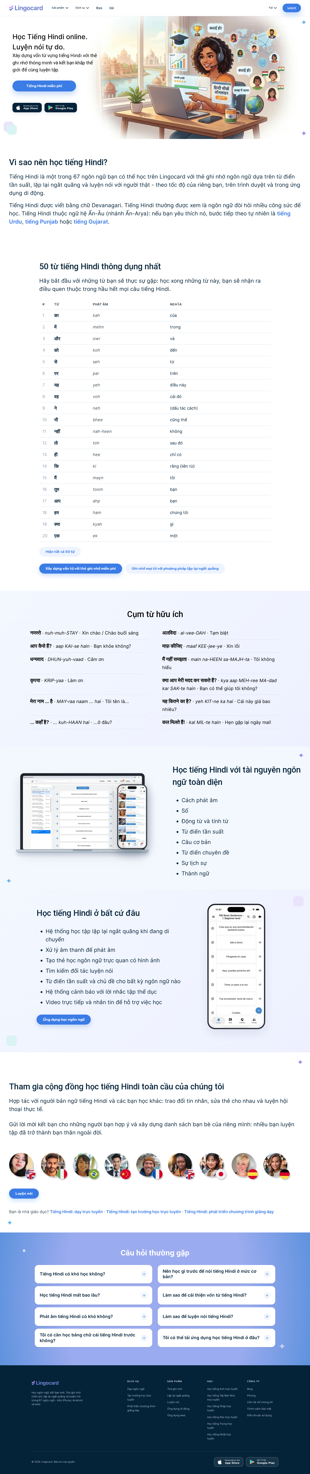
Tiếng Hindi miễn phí (44, 85)
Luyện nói (23, 1193)
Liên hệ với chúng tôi (260, 1402)
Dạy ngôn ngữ (135, 1389)
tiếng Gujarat (91, 221)
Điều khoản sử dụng (259, 1415)
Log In (292, 8)
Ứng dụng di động (178, 1408)
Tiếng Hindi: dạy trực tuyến (76, 1211)
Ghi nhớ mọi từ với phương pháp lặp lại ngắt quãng (175, 568)
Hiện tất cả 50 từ (60, 551)
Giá (111, 8)
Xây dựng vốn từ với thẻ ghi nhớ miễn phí (81, 568)
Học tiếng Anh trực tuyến (222, 1389)
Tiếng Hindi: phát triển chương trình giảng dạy (229, 1211)
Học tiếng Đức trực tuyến (222, 1417)
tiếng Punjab (41, 221)
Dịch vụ (80, 8)
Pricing (251, 1395)
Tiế (271, 8)
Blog (99, 8)
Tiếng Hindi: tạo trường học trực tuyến (143, 1211)
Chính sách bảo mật (259, 1408)
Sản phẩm (58, 8)
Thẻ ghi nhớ (174, 1389)
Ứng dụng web (176, 1415)
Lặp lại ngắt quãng (178, 1395)
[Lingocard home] (26, 8)
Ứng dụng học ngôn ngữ (63, 1019)
